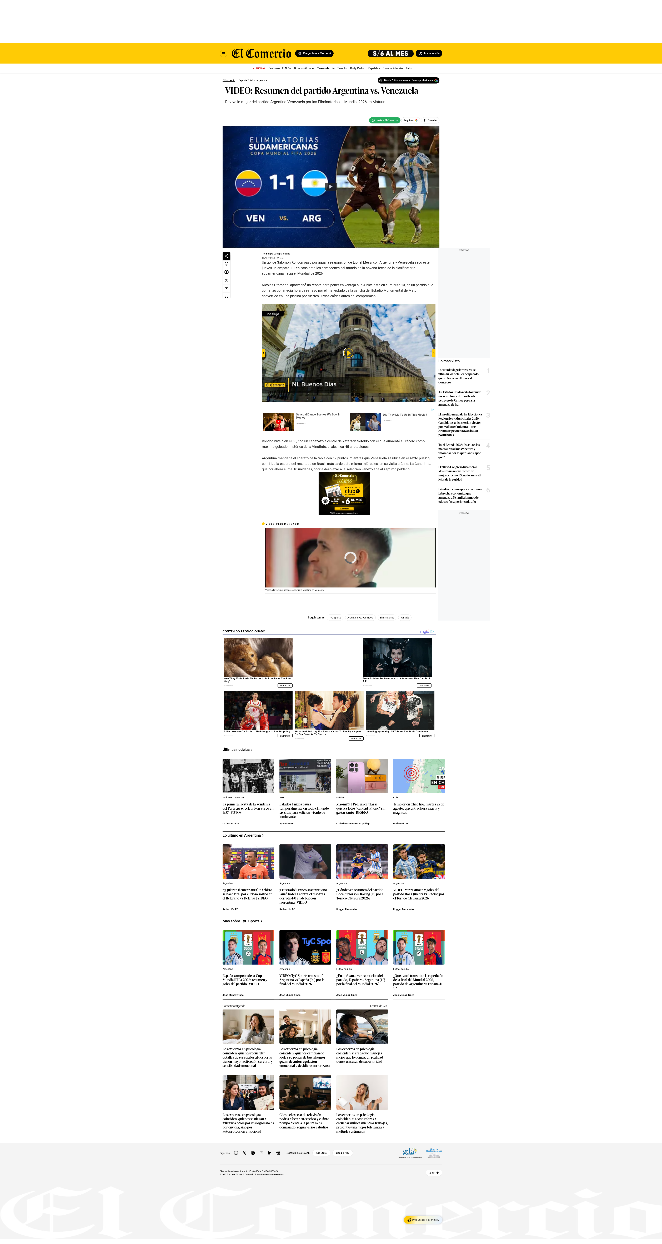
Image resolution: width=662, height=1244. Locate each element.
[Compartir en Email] (226, 288)
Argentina (228, 883)
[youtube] (261, 1153)
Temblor (342, 68)
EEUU (282, 797)
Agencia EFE (286, 823)
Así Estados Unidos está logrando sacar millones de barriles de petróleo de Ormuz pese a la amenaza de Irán (459, 398)
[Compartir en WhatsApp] (226, 264)
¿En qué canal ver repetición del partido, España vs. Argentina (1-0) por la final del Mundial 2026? (360, 979)
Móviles (340, 797)
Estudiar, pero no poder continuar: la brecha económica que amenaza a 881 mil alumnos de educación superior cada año (460, 495)
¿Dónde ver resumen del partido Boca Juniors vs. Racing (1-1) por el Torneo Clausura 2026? (360, 894)
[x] (244, 1153)
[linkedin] (270, 1153)
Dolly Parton (357, 68)
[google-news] (278, 1153)
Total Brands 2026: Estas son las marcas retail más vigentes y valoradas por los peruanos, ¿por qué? (459, 451)
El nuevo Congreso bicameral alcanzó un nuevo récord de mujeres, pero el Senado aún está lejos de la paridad (459, 473)
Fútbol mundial (344, 969)
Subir (431, 1173)
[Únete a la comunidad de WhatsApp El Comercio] (384, 120)
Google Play (342, 1153)
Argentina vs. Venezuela (360, 617)
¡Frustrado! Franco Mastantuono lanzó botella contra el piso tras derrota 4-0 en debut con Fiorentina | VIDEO (303, 896)
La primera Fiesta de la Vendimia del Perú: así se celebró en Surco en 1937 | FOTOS (248, 808)
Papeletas (374, 68)
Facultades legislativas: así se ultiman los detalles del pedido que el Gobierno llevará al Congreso (458, 376)
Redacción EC (401, 823)
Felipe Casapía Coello (278, 253)
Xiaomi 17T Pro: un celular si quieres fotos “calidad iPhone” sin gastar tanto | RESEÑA (360, 808)
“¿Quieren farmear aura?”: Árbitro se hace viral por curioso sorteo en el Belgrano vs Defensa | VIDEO (247, 894)
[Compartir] (226, 256)
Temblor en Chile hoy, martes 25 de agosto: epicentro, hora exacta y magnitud (418, 808)
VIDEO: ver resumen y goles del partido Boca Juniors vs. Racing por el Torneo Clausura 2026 (418, 894)
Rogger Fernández (346, 909)
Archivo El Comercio (233, 797)
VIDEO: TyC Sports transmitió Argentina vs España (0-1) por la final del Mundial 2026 (301, 979)
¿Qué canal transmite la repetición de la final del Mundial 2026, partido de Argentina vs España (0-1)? (418, 981)
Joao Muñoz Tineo (233, 995)
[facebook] (236, 1153)
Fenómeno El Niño (279, 68)
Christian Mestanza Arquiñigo (353, 823)
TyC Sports (335, 617)
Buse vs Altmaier (304, 68)
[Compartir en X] (226, 280)
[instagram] (253, 1153)
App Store (321, 1153)
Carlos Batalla (231, 823)
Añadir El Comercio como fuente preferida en (408, 80)
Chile (395, 797)
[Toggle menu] (223, 53)
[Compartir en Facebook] (226, 272)
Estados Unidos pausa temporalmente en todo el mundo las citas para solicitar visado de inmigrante (304, 810)
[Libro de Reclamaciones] (434, 1153)
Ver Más (404, 617)
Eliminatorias (387, 617)
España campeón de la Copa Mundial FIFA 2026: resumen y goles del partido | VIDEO (245, 979)
